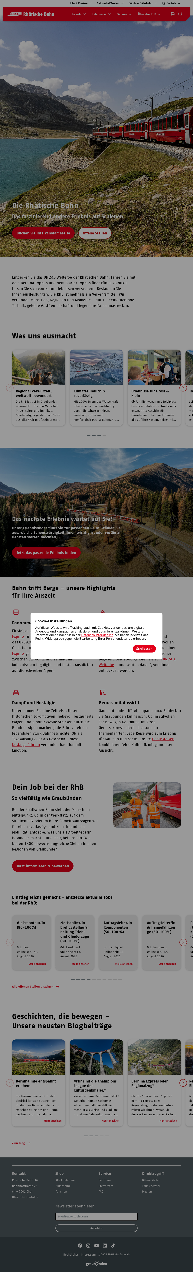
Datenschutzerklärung (97, 635)
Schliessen (144, 648)
